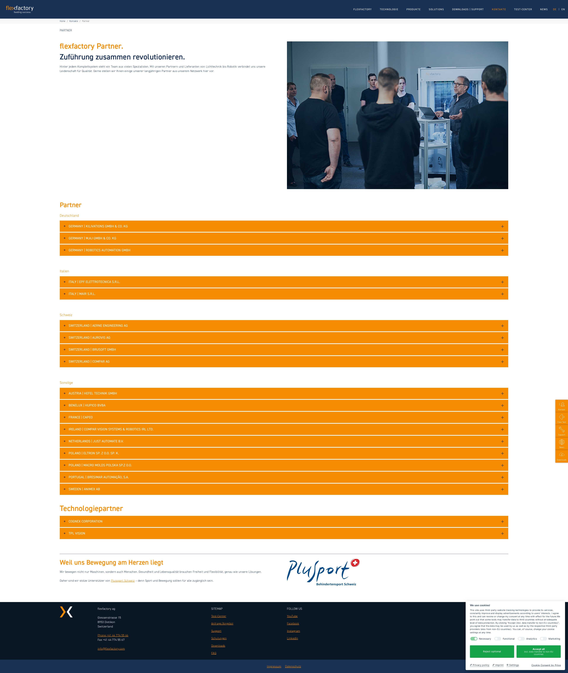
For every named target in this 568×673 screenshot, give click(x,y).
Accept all (538, 651)
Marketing (554, 638)
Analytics (531, 638)
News (561, 447)
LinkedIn (292, 638)
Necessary (485, 638)
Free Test (561, 422)
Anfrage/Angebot (222, 623)
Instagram (293, 631)
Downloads (218, 646)
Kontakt (561, 409)
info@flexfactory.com (111, 649)
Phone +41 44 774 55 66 (113, 635)
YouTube (292, 616)
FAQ (213, 653)
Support (216, 631)
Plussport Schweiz (123, 581)
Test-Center (218, 616)
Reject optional (492, 651)
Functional (509, 638)
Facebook (293, 623)
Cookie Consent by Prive (546, 665)
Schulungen (219, 638)
